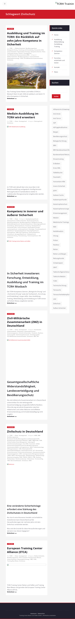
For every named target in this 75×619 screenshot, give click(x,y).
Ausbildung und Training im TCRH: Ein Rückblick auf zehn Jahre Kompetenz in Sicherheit (26, 38)
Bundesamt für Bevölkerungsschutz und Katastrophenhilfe (23, 439)
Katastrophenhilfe (27, 449)
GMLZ (31, 447)
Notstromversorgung (13, 457)
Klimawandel (39, 450)
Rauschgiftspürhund (33, 230)
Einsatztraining (58, 159)
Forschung (28, 225)
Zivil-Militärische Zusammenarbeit (33, 58)
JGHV (55, 191)
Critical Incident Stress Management (17, 442)
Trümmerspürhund (32, 236)
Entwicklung (10, 225)
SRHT (55, 267)
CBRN (29, 440)
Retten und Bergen (59, 254)
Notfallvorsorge (40, 455)
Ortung (55, 236)
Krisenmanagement (12, 333)
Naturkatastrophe (20, 455)
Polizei (55, 240)
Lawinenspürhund (12, 229)
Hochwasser (20, 331)
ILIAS (20, 449)
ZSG (38, 336)
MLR (54, 227)
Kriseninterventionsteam (25, 452)
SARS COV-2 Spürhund (22, 232)
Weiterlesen (11, 98)
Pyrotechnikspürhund (21, 230)
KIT (34, 450)
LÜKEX (9, 455)
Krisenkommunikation (39, 452)
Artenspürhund (11, 220)
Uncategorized (27, 53)
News (43, 51)
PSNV (20, 457)
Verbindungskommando (22, 335)
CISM (40, 440)
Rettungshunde (58, 258)
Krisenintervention (12, 452)
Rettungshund (38, 121)
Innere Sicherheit (12, 51)
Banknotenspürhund (32, 220)
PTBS (34, 457)
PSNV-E (30, 457)
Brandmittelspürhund (27, 224)
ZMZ (35, 336)
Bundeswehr (37, 329)
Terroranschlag (39, 459)
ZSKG (30, 460)
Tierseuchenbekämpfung (61, 295)
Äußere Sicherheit (20, 48)
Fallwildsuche (57, 173)
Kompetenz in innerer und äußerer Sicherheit (25, 213)
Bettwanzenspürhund (13, 222)
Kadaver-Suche (58, 195)
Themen (20, 53)
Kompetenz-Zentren (36, 51)
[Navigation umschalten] (5, 3)
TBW (31, 559)
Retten (55, 249)
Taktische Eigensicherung (62, 272)
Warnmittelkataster (16, 460)
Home (56, 35)
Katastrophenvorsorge (13, 58)
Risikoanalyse (11, 459)
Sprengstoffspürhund (20, 234)
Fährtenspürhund (19, 225)
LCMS (20, 454)
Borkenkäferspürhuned (13, 224)
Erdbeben (56, 164)
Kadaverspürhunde (60, 200)
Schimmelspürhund (34, 232)
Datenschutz (41, 613)
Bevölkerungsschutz (31, 48)
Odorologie (31, 229)
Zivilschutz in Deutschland (25, 431)
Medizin (56, 218)
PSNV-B (25, 457)
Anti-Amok (56, 114)
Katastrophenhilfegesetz (14, 450)
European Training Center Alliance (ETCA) (24, 550)
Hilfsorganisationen (12, 449)
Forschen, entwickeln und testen (59, 60)
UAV (40, 236)
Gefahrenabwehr (11, 331)
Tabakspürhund (31, 234)
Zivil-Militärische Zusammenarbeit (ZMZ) (18, 55)
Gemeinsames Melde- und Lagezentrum (18, 447)
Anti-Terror (57, 118)
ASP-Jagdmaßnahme (60, 127)
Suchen (55, 82)
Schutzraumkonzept (20, 459)
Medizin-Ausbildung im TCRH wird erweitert (22, 115)
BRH (54, 145)
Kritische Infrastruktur (25, 333)
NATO (13, 455)
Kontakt (57, 67)
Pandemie (34, 333)
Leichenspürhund (23, 229)
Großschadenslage (39, 447)
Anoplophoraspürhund (32, 219)
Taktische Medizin (59, 276)
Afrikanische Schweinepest (62, 109)
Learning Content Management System (33, 454)
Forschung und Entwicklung (26, 50)
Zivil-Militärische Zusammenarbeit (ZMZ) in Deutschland (24, 321)
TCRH (11, 48)
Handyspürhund (36, 225)
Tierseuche (57, 290)
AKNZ (35, 435)
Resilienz (40, 333)
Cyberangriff (31, 442)
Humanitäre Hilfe (39, 50)
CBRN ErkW (35, 440)
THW (8, 460)
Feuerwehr (32, 444)
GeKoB (37, 444)
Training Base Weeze (12, 561)
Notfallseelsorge (30, 455)
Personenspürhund (40, 229)
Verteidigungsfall (34, 335)
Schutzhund (10, 234)
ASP (54, 123)
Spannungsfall (11, 335)
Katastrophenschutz (29, 331)
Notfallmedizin (58, 231)
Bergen (55, 132)
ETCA (20, 557)
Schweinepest (58, 263)
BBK (39, 435)
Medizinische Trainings (61, 222)
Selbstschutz (30, 459)
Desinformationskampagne (14, 444)
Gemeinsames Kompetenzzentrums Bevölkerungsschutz (22, 445)
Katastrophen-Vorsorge (23, 51)
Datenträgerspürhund (39, 224)
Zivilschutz (10, 60)
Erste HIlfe (26, 444)
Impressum (33, 613)
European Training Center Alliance (31, 557)
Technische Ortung (12, 53)
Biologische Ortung (12, 50)
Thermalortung (22, 236)
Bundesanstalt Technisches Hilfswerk (17, 440)
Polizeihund (10, 230)
